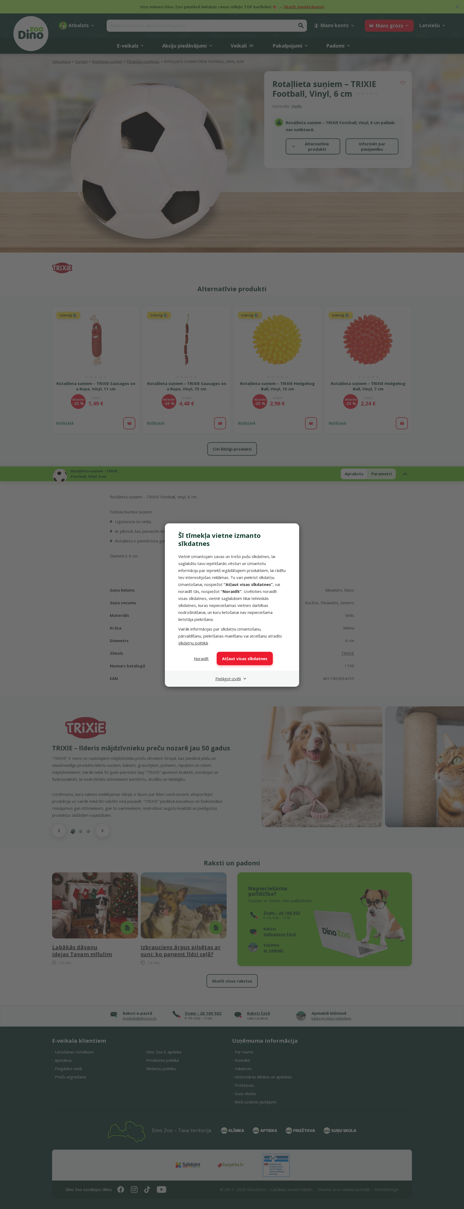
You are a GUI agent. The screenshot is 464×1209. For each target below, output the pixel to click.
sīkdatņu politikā (193, 643)
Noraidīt (201, 658)
